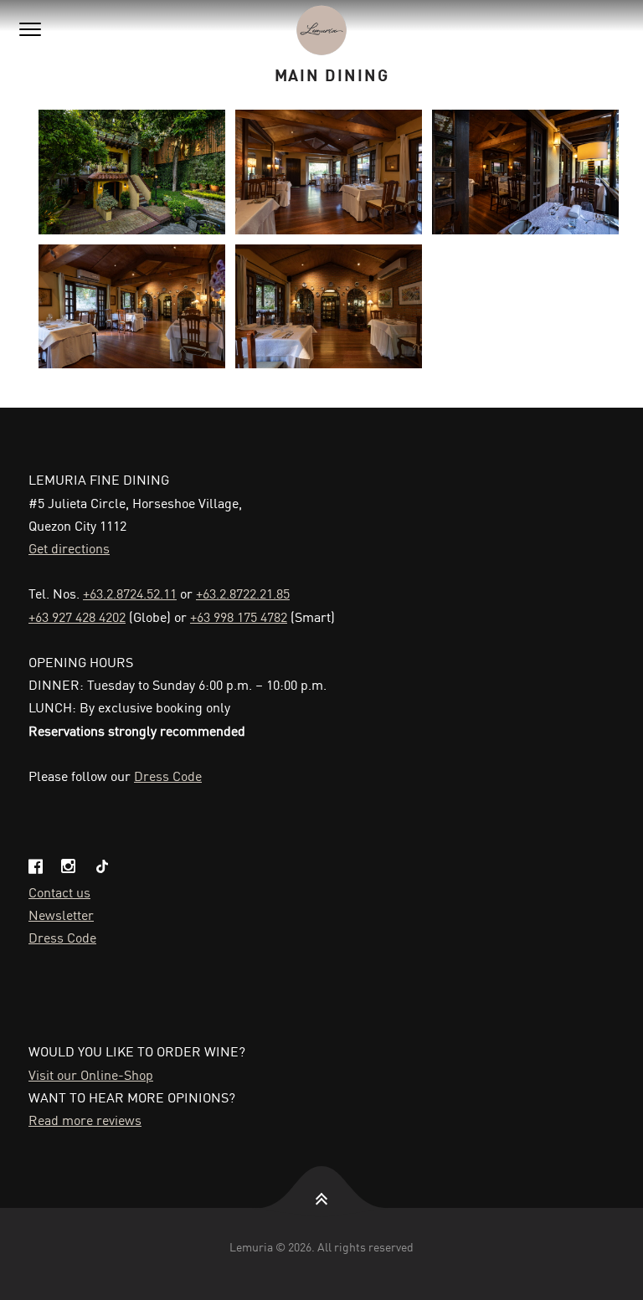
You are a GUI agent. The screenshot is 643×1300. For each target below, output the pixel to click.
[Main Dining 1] (328, 172)
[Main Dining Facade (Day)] (132, 172)
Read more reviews (84, 1119)
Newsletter (61, 914)
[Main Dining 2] (525, 172)
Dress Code (168, 775)
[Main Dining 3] (132, 306)
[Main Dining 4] (328, 306)
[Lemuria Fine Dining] (321, 30)
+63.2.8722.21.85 (243, 593)
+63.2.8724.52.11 (130, 593)
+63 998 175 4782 (238, 616)
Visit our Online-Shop (90, 1074)
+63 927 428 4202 (77, 616)
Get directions (69, 547)
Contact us (59, 891)
